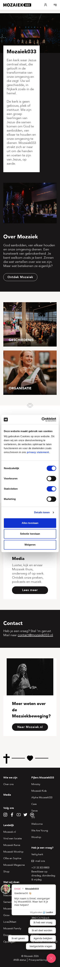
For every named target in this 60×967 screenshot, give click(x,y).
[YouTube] (19, 815)
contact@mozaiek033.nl (35, 635)
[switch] (51, 478)
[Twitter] (25, 815)
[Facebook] (12, 815)
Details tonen (42, 512)
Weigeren (30, 544)
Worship (36, 837)
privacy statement (38, 452)
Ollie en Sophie (12, 858)
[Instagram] (5, 815)
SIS (33, 817)
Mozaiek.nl (9, 832)
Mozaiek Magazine (14, 865)
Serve (34, 811)
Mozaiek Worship (13, 852)
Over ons (8, 784)
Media (7, 795)
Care (34, 804)
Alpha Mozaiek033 (41, 797)
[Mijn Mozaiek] (45, 5)
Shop (6, 871)
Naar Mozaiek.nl (30, 727)
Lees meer (30, 590)
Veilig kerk (37, 854)
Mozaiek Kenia (11, 845)
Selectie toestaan (30, 533)
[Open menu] (55, 5)
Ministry (35, 784)
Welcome (36, 824)
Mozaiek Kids (39, 791)
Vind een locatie (12, 838)
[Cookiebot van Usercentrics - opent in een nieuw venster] (42, 419)
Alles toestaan (30, 523)
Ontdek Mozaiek (20, 277)
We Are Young (39, 830)
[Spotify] (32, 815)
